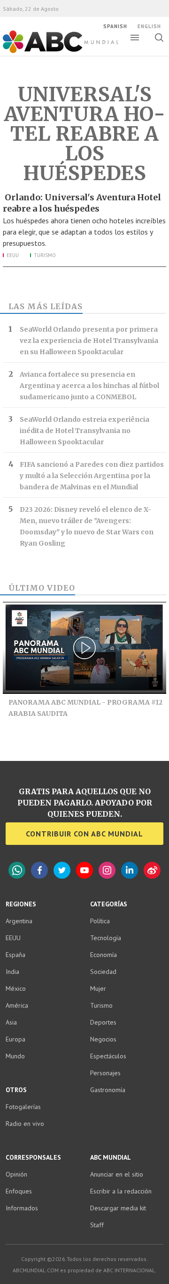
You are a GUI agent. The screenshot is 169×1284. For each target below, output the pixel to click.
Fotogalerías (23, 1106)
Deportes (103, 1022)
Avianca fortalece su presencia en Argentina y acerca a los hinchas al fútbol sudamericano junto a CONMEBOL (89, 385)
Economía (103, 954)
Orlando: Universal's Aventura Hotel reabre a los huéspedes (82, 203)
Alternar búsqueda (159, 37)
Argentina (19, 921)
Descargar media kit (118, 1208)
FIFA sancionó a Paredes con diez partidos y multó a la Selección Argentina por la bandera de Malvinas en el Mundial (92, 475)
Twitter (62, 870)
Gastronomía (107, 1090)
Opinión (16, 1174)
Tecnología (105, 938)
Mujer (98, 988)
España (15, 954)
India (12, 971)
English (149, 26)
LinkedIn (129, 870)
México (16, 988)
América (17, 1005)
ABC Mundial (50, 52)
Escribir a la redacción (121, 1191)
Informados (22, 1208)
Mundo (15, 1056)
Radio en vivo (25, 1123)
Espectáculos (108, 1056)
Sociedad (103, 971)
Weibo (152, 870)
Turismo (45, 255)
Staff (97, 1225)
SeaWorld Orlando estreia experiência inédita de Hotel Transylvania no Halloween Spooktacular (84, 430)
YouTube (84, 870)
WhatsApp (16, 870)
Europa (15, 1039)
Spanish (115, 26)
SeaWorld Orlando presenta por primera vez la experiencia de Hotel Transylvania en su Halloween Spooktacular (89, 340)
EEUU (13, 255)
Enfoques (19, 1191)
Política (100, 921)
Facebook (39, 870)
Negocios (103, 1039)
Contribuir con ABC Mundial (84, 833)
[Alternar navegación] (135, 37)
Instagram (107, 870)
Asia (11, 1022)
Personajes (105, 1073)
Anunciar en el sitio (116, 1174)
